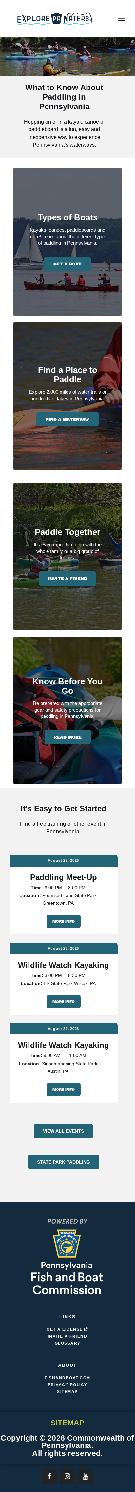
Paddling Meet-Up (63, 877)
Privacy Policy (67, 1385)
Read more (68, 737)
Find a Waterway (67, 419)
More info (63, 921)
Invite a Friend (67, 578)
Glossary (68, 1343)
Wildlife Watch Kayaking (63, 965)
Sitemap (67, 1391)
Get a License (65, 1329)
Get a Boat (67, 263)
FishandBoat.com (67, 1378)
